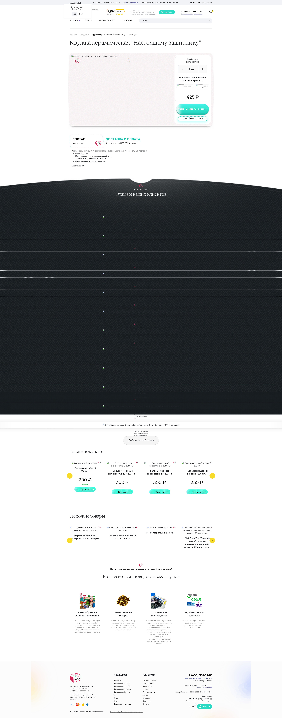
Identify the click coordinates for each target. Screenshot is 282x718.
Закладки (146, 698)
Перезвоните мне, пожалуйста (191, 14)
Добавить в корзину (196, 109)
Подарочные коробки (122, 686)
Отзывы (146, 704)
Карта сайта (147, 686)
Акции (145, 695)
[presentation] (69, 476)
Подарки (117, 680)
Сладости (84, 35)
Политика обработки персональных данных (126, 712)
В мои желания (192, 119)
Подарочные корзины (122, 689)
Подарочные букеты (121, 692)
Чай (115, 695)
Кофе (115, 698)
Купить (85, 489)
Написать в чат (187, 86)
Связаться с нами (149, 680)
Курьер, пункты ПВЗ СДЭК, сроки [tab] (123, 140)
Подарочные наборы (121, 683)
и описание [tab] (78, 140)
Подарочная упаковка (122, 704)
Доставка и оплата (107, 20)
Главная (73, 35)
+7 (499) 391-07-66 (191, 11)
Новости (146, 689)
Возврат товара (149, 683)
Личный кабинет (206, 2)
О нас (89, 20)
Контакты (127, 20)
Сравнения (147, 701)
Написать (168, 12)
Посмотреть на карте (131, 2)
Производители (149, 692)
